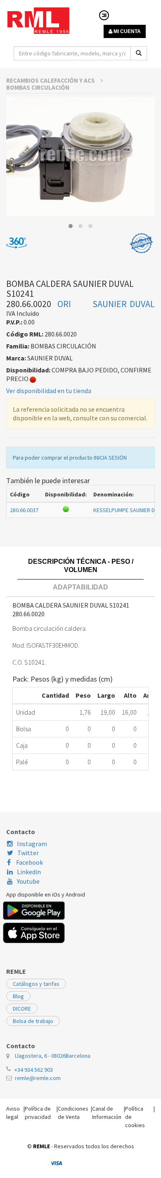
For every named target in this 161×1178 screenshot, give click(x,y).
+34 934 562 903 (33, 1069)
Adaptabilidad (80, 587)
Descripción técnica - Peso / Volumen (80, 565)
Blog (18, 996)
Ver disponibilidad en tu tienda (48, 390)
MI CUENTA (126, 31)
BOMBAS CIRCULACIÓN (37, 87)
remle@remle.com (38, 1078)
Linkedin (29, 872)
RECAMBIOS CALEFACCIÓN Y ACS (51, 80)
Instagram (32, 843)
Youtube (28, 881)
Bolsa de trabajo (33, 1021)
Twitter (28, 853)
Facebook (29, 862)
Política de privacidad (38, 1113)
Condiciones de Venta (73, 1113)
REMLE (41, 1146)
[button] (71, 226)
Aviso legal (13, 1113)
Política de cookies (135, 1117)
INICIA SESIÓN (110, 457)
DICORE (22, 1008)
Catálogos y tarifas (36, 983)
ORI (64, 304)
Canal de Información (106, 1113)
